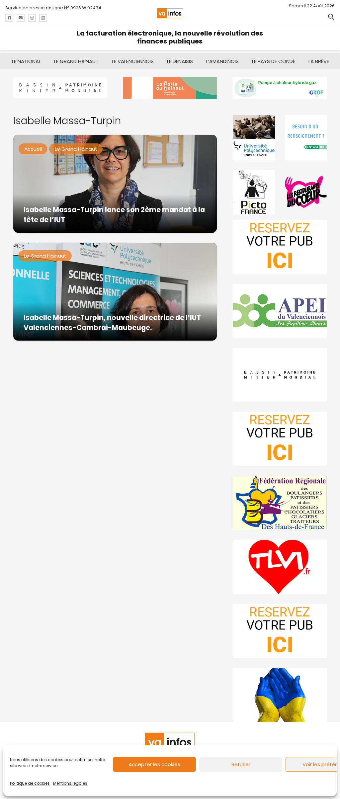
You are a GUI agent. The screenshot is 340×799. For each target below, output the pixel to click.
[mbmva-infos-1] (280, 375)
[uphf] (254, 137)
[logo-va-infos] (170, 13)
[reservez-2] (280, 439)
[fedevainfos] (280, 503)
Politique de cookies (30, 783)
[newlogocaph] (170, 88)
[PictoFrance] (254, 192)
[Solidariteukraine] (280, 695)
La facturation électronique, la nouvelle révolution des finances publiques (170, 37)
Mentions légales (70, 783)
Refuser (240, 764)
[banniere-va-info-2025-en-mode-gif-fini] (280, 88)
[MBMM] (60, 88)
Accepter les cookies (154, 764)
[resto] (306, 192)
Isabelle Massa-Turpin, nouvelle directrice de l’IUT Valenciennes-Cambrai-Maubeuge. (112, 322)
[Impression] (280, 311)
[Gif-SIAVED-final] (306, 137)
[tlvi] (280, 567)
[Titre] (9, 18)
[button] (331, 17)
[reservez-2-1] (280, 247)
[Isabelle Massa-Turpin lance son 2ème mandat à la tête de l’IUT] (115, 184)
